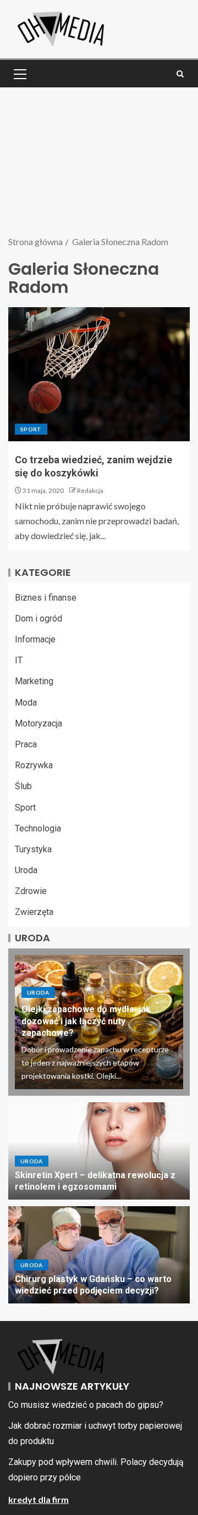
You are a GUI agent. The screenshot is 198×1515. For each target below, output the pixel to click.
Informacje (35, 639)
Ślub (23, 786)
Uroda (26, 870)
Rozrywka (34, 765)
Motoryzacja (38, 723)
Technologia (38, 828)
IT (19, 660)
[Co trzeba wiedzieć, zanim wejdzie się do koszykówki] (99, 374)
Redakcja (90, 490)
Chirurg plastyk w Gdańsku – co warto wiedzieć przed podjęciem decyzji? (93, 1285)
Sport (31, 429)
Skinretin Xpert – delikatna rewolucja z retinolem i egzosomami (95, 1181)
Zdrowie (31, 891)
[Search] (180, 74)
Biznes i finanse (45, 597)
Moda (26, 702)
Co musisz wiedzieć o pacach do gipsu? (85, 1405)
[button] (19, 73)
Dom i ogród (38, 618)
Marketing (34, 681)
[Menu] (19, 73)
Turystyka (33, 849)
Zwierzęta (34, 912)
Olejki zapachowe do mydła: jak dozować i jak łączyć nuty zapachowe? (86, 1021)
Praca (26, 744)
